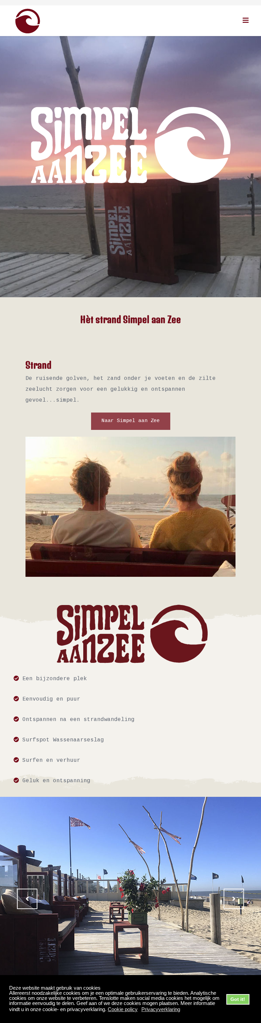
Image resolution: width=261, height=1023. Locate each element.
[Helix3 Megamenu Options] (246, 20)
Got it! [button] (237, 999)
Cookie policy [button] (123, 1009)
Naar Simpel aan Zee (131, 421)
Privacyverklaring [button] (160, 1009)
